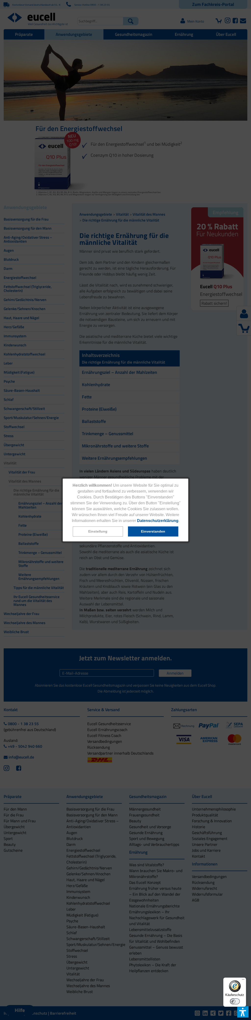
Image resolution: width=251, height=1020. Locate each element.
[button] (98, 531)
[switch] (235, 1001)
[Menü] (243, 980)
